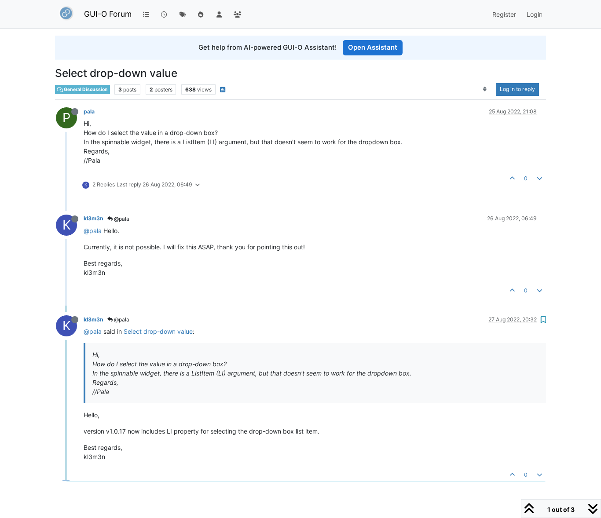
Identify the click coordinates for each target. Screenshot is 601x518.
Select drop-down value (158, 331)
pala (89, 111)
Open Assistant (372, 47)
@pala (121, 218)
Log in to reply (517, 89)
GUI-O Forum (108, 13)
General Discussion (85, 89)
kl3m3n (93, 218)
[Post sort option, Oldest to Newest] (485, 89)
